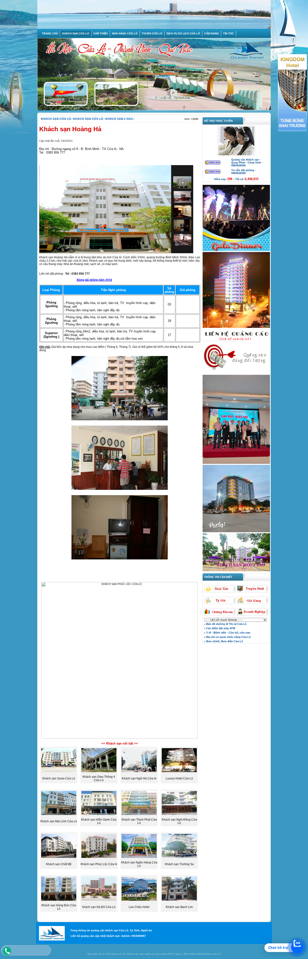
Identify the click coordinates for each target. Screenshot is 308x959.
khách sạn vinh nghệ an (140, 954)
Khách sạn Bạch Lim (179, 907)
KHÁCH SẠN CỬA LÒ (75, 33)
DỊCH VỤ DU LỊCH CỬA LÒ (183, 33)
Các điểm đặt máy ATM (220, 628)
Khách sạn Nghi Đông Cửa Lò (179, 821)
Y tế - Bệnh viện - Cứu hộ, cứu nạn (227, 632)
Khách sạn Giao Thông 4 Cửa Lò (99, 778)
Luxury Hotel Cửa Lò (179, 778)
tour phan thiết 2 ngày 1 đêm (172, 954)
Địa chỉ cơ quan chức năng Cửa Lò (228, 636)
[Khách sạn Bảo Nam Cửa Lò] (236, 531)
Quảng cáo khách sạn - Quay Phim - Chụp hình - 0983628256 (247, 162)
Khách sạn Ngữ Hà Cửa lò (139, 778)
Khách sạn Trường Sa (179, 864)
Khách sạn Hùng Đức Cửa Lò (58, 907)
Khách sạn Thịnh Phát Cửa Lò (139, 821)
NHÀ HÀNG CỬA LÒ (125, 33)
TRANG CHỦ (50, 33)
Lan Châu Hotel (139, 907)
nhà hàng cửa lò (116, 954)
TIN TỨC (228, 33)
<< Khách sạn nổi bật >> (119, 743)
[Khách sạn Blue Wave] (236, 327)
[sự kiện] (236, 250)
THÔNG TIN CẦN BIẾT (217, 577)
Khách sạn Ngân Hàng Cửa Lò (139, 864)
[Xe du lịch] (236, 373)
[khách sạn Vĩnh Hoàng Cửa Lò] (236, 570)
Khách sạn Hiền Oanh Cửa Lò (98, 821)
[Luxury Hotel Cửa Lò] (236, 463)
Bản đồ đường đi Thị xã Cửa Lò (226, 623)
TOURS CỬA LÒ (152, 33)
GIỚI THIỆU (100, 33)
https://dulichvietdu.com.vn (205, 954)
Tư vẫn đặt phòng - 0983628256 (243, 172)
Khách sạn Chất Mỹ (58, 864)
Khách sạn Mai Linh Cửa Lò (58, 821)
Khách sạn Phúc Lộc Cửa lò (99, 864)
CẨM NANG (211, 33)
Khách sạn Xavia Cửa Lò (58, 778)
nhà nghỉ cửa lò (96, 954)
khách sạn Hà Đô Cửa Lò (99, 907)
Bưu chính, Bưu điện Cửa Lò (224, 641)
